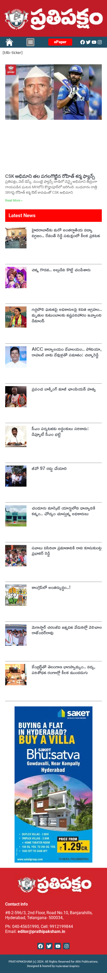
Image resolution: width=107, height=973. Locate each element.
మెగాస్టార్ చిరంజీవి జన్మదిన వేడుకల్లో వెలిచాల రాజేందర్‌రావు (67, 630)
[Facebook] (82, 42)
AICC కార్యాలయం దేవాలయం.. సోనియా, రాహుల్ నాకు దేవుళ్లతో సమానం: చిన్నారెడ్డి (67, 351)
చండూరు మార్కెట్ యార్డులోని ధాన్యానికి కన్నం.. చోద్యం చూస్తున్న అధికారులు (63, 510)
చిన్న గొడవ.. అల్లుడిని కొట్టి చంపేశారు (61, 269)
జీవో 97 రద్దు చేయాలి (49, 468)
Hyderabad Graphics (68, 966)
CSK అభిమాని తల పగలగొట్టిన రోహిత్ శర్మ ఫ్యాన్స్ (50, 176)
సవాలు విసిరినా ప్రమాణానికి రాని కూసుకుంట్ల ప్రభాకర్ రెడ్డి (67, 550)
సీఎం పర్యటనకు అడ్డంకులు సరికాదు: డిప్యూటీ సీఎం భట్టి (60, 431)
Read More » (14, 200)
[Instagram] (99, 42)
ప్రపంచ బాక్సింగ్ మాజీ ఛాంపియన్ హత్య (64, 388)
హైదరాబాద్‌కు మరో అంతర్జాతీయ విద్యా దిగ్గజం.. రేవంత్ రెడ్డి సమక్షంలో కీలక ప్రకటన (66, 232)
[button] (30, 42)
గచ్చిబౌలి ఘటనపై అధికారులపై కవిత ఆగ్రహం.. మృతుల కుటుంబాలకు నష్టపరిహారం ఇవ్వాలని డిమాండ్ (67, 315)
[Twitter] (88, 42)
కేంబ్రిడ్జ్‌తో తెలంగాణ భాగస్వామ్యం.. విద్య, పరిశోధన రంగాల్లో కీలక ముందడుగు (63, 669)
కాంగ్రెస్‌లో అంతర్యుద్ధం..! (51, 587)
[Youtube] (94, 42)
